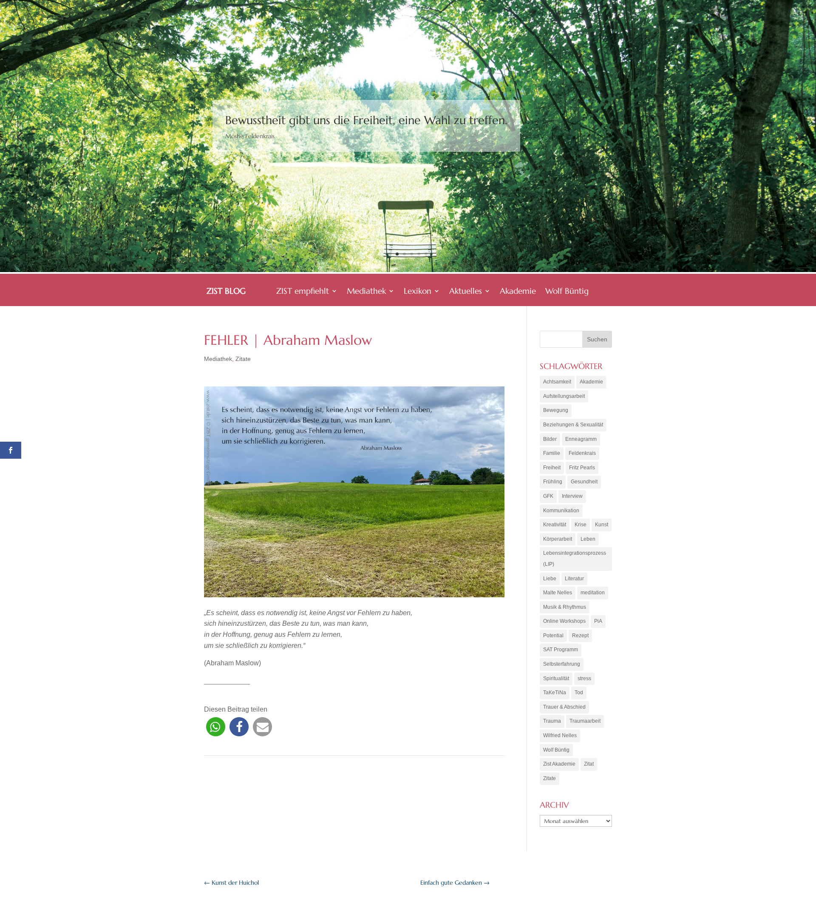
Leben (588, 539)
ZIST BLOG (226, 292)
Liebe (549, 579)
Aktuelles (465, 292)
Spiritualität (556, 678)
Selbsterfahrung (561, 664)
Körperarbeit (557, 539)
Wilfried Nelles (560, 735)
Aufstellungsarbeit (564, 396)
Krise (580, 525)
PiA (598, 621)
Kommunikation (561, 511)
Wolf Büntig (567, 292)
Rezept (580, 636)
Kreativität (554, 525)
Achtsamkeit (557, 382)
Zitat (589, 764)
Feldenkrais (582, 453)
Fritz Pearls (582, 468)
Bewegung (555, 410)
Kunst (601, 525)
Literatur (574, 579)
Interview (572, 496)
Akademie (518, 292)
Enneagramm (581, 439)
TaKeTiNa (554, 692)
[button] (215, 726)
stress (584, 678)
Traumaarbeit (585, 721)
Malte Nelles (557, 593)
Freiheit (552, 468)
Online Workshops (564, 621)
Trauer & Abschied (564, 707)
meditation (593, 593)
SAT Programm (560, 650)
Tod (579, 692)
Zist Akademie (559, 764)
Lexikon (417, 292)
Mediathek (366, 292)
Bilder (550, 439)
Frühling (552, 482)
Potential (553, 636)
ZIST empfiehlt (302, 292)
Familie (551, 453)
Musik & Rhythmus (564, 607)
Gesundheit (584, 482)
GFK (548, 496)
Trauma (552, 721)
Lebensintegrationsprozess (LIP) (574, 558)
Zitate (243, 358)
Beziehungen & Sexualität (573, 425)
